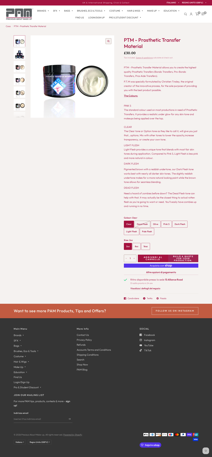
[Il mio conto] (191, 14)
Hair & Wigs (133, 10)
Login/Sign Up (96, 17)
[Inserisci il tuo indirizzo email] (69, 419)
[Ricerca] (185, 14)
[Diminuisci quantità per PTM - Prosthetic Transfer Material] (126, 258)
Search (80, 359)
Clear (129, 224)
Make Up (152, 10)
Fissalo (163, 298)
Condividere (133, 298)
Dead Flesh (142, 224)
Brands (41, 10)
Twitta (149, 298)
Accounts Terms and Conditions (94, 349)
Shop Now (82, 364)
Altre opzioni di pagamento (161, 272)
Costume (114, 10)
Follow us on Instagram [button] (175, 310)
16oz (145, 246)
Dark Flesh (180, 224)
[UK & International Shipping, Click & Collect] (106, 2)
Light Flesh (131, 231)
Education (170, 10)
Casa (8, 26)
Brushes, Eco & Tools (89, 10)
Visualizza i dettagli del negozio (145, 288)
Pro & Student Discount (123, 17)
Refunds (81, 344)
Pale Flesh (147, 231)
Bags (67, 10)
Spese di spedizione (144, 57)
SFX (55, 10)
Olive (155, 224)
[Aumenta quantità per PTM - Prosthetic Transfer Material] (134, 258)
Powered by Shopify (72, 434)
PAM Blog (82, 369)
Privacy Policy (84, 339)
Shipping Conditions (88, 354)
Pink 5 (166, 224)
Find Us (79, 17)
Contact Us (83, 334)
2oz (128, 246)
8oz (136, 246)
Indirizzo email (21, 413)
